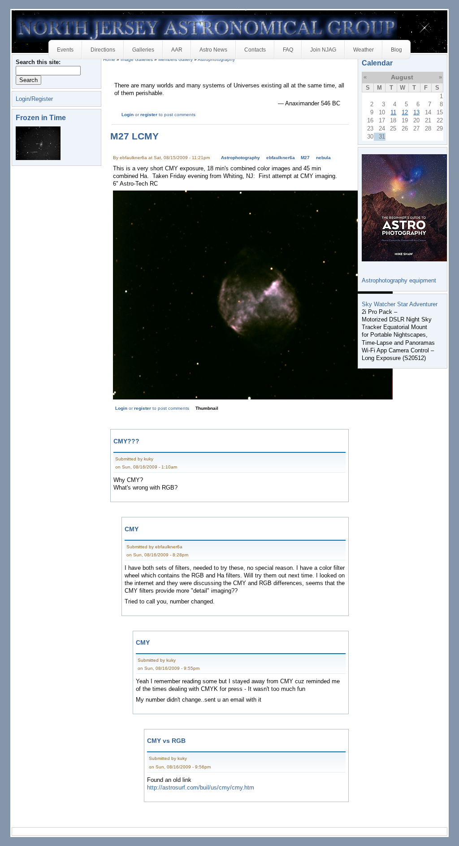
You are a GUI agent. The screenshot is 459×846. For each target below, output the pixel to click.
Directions (103, 50)
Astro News (213, 50)
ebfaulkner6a (280, 157)
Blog (396, 50)
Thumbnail (206, 408)
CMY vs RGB (166, 740)
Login (127, 114)
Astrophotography (240, 157)
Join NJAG (323, 50)
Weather (363, 50)
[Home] (206, 28)
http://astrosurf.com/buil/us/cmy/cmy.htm (200, 787)
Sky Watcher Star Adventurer (399, 304)
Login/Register (34, 98)
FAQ (288, 50)
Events (65, 50)
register (148, 114)
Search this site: (38, 62)
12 (405, 112)
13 (416, 112)
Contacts (255, 50)
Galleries (143, 50)
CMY (132, 529)
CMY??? (126, 441)
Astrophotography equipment (399, 280)
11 (393, 112)
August (402, 77)
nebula (323, 157)
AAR (176, 50)
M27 (305, 157)
